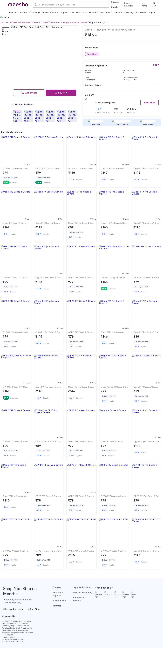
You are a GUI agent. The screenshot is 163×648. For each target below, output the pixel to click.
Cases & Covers (40, 22)
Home (5, 22)
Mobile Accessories (20, 22)
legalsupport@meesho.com (12, 639)
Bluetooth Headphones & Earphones (68, 22)
